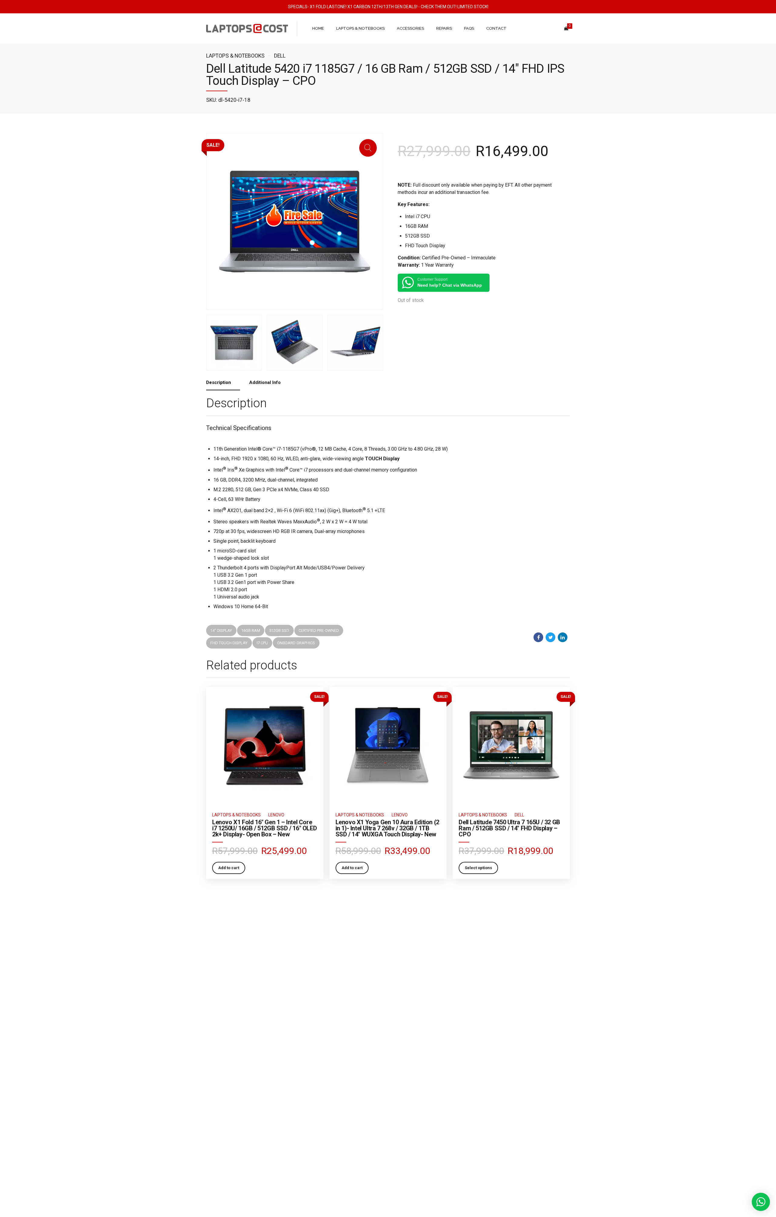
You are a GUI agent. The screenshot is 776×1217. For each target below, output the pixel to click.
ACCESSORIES (410, 28)
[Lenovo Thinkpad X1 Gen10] (388, 745)
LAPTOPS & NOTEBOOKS (360, 28)
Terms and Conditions (225, 1088)
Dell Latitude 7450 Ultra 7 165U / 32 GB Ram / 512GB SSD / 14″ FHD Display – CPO (509, 828)
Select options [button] (478, 867)
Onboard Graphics (296, 643)
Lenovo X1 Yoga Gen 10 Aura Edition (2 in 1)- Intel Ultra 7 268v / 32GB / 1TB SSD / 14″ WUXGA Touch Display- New (387, 828)
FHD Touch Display (228, 643)
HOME (318, 28)
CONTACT (496, 28)
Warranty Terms (219, 1097)
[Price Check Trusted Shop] (387, 1105)
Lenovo (276, 814)
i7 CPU (262, 643)
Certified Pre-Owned (319, 630)
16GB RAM (250, 630)
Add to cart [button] (228, 867)
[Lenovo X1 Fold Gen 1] (264, 745)
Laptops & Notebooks (235, 56)
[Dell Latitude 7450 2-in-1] (511, 745)
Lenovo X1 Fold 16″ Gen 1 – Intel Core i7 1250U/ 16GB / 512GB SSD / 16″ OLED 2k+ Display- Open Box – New (264, 828)
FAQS (469, 28)
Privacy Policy (217, 1114)
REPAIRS (444, 28)
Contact (213, 1123)
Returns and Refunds (224, 1106)
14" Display (221, 630)
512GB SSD (279, 630)
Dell (280, 56)
